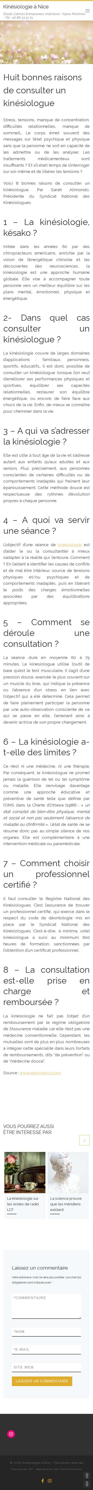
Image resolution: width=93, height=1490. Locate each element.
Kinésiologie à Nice (36, 1462)
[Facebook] (42, 1481)
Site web (24, 1367)
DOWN (87, 1484)
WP (30, 1469)
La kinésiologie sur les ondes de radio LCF (23, 1204)
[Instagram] (50, 1481)
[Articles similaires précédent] (73, 1140)
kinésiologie (70, 544)
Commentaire (30, 1298)
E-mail (22, 1349)
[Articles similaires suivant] (84, 1140)
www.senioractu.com (40, 1072)
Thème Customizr (70, 1469)
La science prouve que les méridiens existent (66, 1204)
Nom (19, 1332)
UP (87, 1475)
